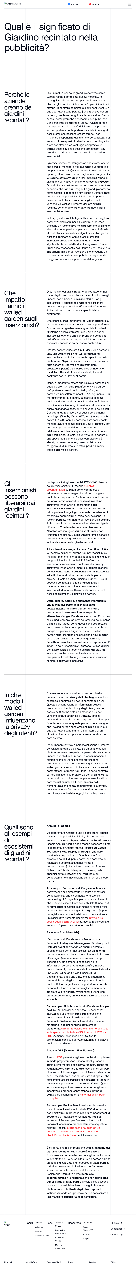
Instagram (39, 1227)
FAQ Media (87, 1223)
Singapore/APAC (54, 1262)
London (92, 1262)
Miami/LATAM (31, 1262)
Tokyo (70, 1262)
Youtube (38, 1231)
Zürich (113, 1262)
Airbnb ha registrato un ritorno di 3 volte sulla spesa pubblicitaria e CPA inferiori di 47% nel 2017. (77, 1032)
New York (8, 1262)
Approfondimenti (42, 1235)
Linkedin (38, 1223)
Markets (86, 1234)
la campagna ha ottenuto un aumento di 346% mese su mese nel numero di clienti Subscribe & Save (75, 1131)
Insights (86, 1239)
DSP (60, 1057)
